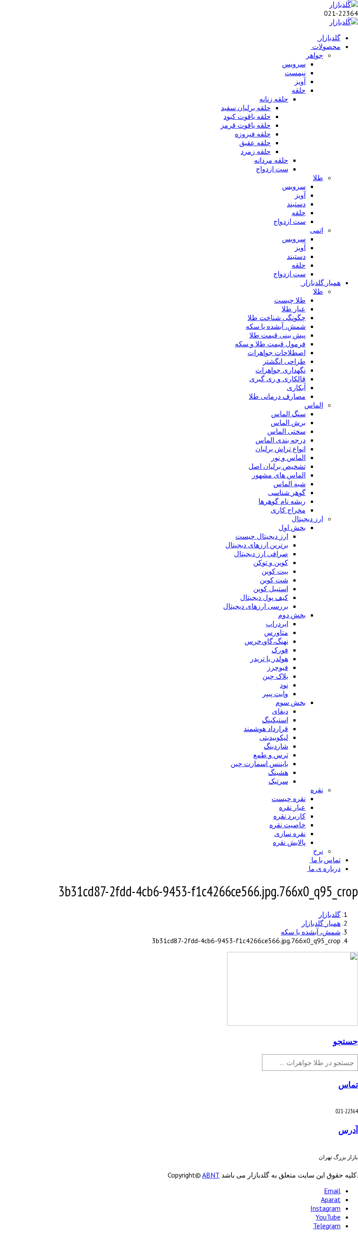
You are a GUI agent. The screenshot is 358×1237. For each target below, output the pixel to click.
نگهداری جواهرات (280, 370)
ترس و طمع (270, 754)
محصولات (326, 46)
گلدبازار (330, 37)
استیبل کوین (270, 588)
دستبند (296, 203)
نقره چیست (289, 798)
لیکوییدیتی (273, 737)
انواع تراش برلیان (280, 448)
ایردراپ (277, 623)
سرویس (294, 63)
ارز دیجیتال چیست (261, 536)
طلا (318, 177)
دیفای (280, 711)
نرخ (318, 851)
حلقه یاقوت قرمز (245, 125)
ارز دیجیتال (307, 518)
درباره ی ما (325, 868)
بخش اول (292, 527)
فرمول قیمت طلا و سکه (270, 343)
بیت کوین (275, 571)
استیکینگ (275, 719)
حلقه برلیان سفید (246, 107)
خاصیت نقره (287, 824)
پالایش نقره (289, 842)
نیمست (295, 72)
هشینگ (278, 772)
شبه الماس (289, 483)
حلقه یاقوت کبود (247, 116)
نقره (316, 789)
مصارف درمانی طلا (277, 396)
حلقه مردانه (271, 160)
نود (284, 684)
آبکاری (296, 387)
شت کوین (274, 579)
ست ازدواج (272, 168)
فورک (280, 649)
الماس (313, 405)
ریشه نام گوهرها (282, 501)
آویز (300, 81)
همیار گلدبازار (321, 282)
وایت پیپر (275, 693)
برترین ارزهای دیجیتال (256, 544)
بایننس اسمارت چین (259, 763)
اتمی (316, 230)
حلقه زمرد (256, 151)
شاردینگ (276, 746)
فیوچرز (277, 667)
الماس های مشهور (279, 474)
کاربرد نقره (289, 816)
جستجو (345, 1041)
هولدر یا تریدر (269, 658)
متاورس (276, 632)
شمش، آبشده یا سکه (276, 326)
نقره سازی (290, 833)
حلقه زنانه (273, 98)
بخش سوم (290, 702)
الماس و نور (288, 457)
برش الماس (288, 422)
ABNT (211, 1175)
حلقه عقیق (255, 142)
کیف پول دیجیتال (264, 597)
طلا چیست (290, 300)
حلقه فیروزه (253, 133)
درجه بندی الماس (280, 440)
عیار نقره (292, 807)
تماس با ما (326, 859)
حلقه (299, 90)
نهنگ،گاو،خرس (266, 641)
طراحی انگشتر (284, 361)
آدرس (348, 1130)
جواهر (314, 55)
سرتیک (278, 781)
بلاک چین (275, 676)
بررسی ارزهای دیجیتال (255, 606)
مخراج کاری (288, 509)
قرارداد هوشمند (266, 728)
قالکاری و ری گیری (277, 378)
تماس (348, 1084)
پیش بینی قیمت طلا (277, 335)
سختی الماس (286, 431)
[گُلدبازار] (343, 4)
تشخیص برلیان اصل (277, 466)
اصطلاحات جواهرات (277, 352)
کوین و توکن (270, 562)
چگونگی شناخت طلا (277, 317)
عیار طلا (294, 308)
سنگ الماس (288, 413)
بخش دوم (292, 614)
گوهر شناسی (287, 492)
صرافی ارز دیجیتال (261, 553)
